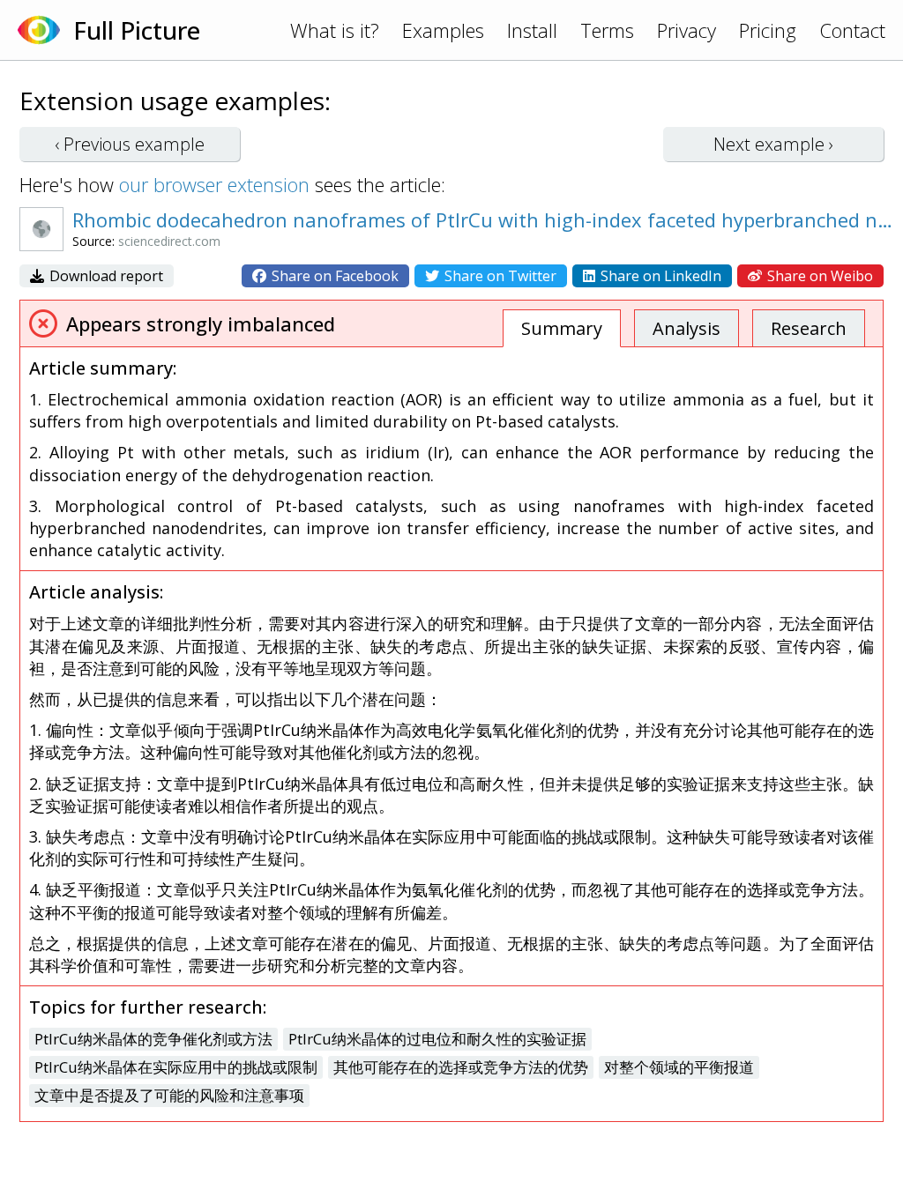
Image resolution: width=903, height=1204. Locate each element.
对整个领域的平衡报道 (679, 1067)
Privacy (686, 30)
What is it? (334, 30)
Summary (561, 328)
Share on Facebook (333, 276)
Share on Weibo (818, 276)
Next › (773, 144)
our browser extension (214, 184)
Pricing (767, 30)
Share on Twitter (498, 276)
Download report (104, 276)
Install (532, 30)
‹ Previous (130, 144)
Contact (852, 30)
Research (809, 328)
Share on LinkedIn (659, 276)
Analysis (686, 328)
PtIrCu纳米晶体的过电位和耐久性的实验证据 (437, 1039)
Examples (443, 30)
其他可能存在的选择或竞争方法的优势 (460, 1067)
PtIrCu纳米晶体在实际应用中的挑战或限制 (175, 1067)
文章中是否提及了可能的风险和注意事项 (169, 1095)
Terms (607, 30)
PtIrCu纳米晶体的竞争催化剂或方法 (153, 1039)
